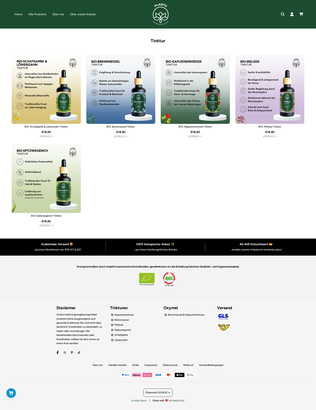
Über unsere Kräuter (83, 14)
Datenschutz (170, 365)
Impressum (150, 365)
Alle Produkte (37, 14)
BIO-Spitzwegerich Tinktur (46, 215)
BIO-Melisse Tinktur (269, 126)
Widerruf (188, 365)
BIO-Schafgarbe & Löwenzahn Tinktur (46, 126)
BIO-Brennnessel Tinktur (120, 126)
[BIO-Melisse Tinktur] (269, 89)
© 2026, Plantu (139, 400)
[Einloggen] (292, 14)
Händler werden (117, 365)
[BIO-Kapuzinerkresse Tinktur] (195, 89)
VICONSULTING (176, 400)
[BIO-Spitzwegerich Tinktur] (46, 178)
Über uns (58, 14)
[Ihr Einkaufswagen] (305, 14)
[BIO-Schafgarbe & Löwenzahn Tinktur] (46, 89)
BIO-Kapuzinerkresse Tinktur (195, 126)
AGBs (135, 365)
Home (18, 14)
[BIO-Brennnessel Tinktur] (120, 89)
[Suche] (282, 14)
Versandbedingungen (211, 365)
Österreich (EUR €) (156, 392)
